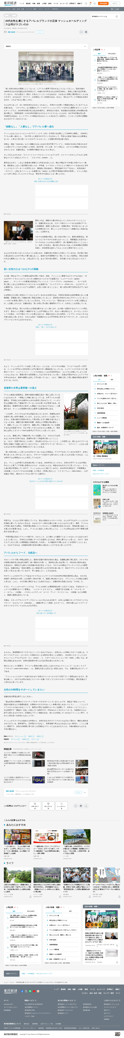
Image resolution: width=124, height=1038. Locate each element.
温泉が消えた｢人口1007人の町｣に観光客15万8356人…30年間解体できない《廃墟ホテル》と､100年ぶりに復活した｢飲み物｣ (47, 888)
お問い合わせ (96, 1028)
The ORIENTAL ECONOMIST (34, 1004)
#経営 (30, 736)
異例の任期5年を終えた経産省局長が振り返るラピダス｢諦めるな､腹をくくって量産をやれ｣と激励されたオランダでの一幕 (94, 937)
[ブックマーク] (81, 32)
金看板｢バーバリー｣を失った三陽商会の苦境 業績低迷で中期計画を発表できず (17, 763)
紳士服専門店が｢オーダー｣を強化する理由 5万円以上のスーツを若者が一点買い (60, 771)
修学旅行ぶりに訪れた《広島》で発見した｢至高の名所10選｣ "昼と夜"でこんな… (107, 98)
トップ (22, 3)
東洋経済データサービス (65, 1010)
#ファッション (19, 736)
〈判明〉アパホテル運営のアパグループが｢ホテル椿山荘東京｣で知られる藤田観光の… (107, 78)
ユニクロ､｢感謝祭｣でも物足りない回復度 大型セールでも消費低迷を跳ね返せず (17, 755)
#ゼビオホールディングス (101, 474)
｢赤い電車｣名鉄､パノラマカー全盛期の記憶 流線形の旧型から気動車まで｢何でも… (107, 59)
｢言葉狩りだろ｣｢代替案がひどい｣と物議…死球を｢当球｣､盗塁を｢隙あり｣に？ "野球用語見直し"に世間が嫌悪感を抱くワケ (76, 888)
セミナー (63, 3)
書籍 (79, 3)
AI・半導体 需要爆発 (100, 456)
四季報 (71, 3)
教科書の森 (86, 1010)
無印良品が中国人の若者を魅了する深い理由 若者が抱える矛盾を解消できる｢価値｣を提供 (60, 763)
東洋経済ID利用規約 (70, 1028)
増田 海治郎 (11, 32)
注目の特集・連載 (99, 437)
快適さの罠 (106, 499)
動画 (49, 3)
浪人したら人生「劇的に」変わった (107, 403)
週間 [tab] (112, 379)
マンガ (55, 3)
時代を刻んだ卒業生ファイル (106, 389)
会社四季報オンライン (31, 1007)
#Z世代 (39, 736)
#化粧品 (24, 739)
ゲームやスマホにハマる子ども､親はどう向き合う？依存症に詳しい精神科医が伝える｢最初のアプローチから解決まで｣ (106, 888)
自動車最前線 (101, 413)
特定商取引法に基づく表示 (54, 1028)
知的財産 (41, 1028)
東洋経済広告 (87, 1004)
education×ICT (8, 1004)
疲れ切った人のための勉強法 (110, 486)
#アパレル (14, 739)
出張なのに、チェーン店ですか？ (107, 393)
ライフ (40, 9)
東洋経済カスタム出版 (90, 1007)
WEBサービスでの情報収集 (12, 1028)
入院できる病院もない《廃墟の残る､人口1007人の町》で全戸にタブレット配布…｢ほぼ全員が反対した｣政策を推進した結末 (17, 888)
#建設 (94, 470)
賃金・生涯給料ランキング (105, 427)
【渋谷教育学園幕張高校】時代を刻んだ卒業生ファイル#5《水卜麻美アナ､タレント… (107, 69)
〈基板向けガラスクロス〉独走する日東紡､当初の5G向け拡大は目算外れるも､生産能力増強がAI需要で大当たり (94, 955)
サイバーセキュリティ (11, 1007)
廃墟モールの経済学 (103, 422)
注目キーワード (98, 465)
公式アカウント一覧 (46, 1024)
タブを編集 (116, 9)
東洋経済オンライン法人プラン (67, 1004)
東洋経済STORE (30, 1010)
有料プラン (107, 1010)
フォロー (39, 32)
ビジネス (8, 9)
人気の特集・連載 (100, 376)
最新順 (28, 3)
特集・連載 (36, 3)
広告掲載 (58, 1024)
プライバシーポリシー (29, 1028)
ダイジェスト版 (102, 384)
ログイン (115, 3)
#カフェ (34, 739)
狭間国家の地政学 (108, 513)
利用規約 (106, 1019)
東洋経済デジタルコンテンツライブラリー (38, 1013)
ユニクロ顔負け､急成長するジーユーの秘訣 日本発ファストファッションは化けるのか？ (17, 780)
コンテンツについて (110, 1007)
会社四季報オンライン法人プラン (68, 1007)
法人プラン (107, 1013)
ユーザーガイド (108, 1016)
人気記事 (96, 50)
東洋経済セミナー (63, 1013)
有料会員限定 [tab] (112, 53)
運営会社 (26, 1024)
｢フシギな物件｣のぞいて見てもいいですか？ (107, 398)
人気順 (44, 3)
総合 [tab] (99, 53)
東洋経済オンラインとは (99, 16)
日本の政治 (100, 408)
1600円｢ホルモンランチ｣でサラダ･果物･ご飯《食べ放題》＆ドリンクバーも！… (107, 88)
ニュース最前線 (102, 418)
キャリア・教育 (31, 9)
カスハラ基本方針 (84, 1028)
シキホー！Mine (30, 1016)
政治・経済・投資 (18, 9)
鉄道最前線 (7, 1010)
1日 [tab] (99, 379)
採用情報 (35, 1024)
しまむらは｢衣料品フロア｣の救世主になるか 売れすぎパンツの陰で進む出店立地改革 (60, 780)
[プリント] (86, 32)
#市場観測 (101, 470)
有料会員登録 (103, 3)
